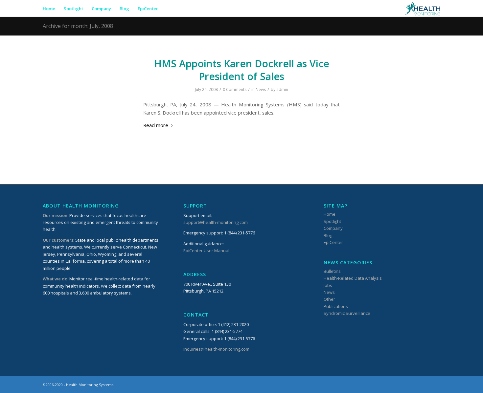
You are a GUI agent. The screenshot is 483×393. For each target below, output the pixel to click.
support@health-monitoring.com (215, 222)
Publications (336, 306)
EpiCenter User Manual (206, 250)
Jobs (328, 285)
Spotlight (332, 221)
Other (329, 299)
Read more (155, 125)
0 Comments (234, 89)
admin (282, 89)
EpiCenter (333, 242)
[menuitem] (48, 8)
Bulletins (332, 271)
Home (329, 214)
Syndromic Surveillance (347, 313)
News (261, 89)
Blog (328, 235)
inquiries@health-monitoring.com (216, 349)
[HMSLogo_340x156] (422, 8)
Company (333, 228)
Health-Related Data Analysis (353, 278)
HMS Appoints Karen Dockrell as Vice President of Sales (241, 70)
